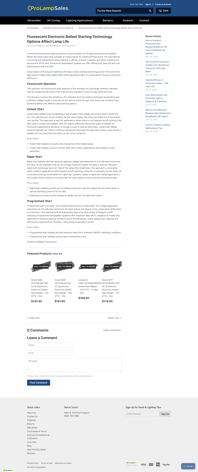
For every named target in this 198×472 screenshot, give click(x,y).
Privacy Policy (32, 463)
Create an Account (163, 4)
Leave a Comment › (112, 330)
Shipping (31, 420)
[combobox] (124, 11)
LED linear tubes (41, 57)
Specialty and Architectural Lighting (58, 28)
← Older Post (33, 318)
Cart (165, 10)
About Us (31, 412)
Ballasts (40, 242)
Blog (29, 446)
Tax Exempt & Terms (37, 431)
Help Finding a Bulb (36, 449)
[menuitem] (35, 20)
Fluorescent (51, 242)
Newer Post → (115, 318)
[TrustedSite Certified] (132, 463)
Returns (31, 424)
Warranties (32, 427)
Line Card (31, 442)
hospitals (91, 60)
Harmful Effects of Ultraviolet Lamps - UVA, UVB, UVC (157, 83)
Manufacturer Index (63, 463)
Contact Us (32, 416)
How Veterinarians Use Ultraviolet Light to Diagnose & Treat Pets (156, 98)
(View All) (57, 254)
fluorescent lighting (52, 71)
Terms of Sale (46, 463)
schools (82, 60)
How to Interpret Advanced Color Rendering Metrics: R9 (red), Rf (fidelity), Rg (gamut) (156, 47)
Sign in (148, 4)
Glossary (31, 453)
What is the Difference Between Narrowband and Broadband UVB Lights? (157, 113)
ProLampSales (33, 28)
